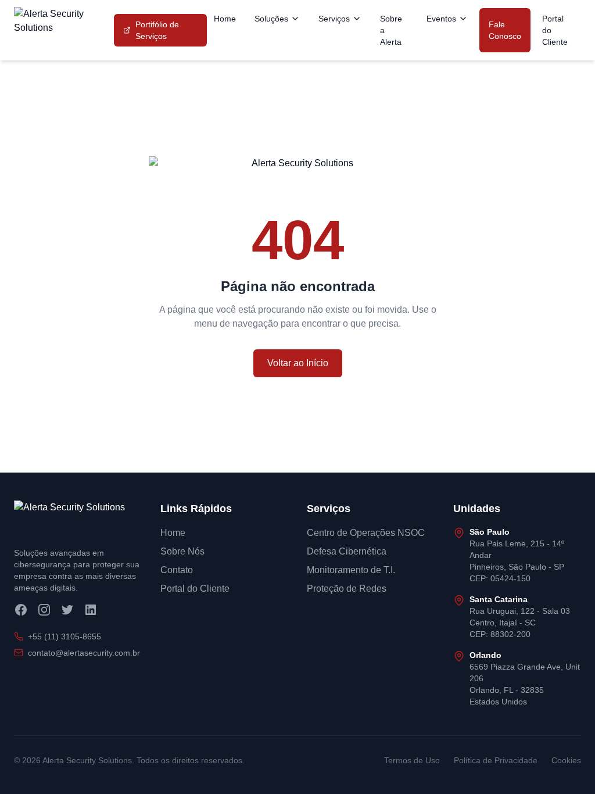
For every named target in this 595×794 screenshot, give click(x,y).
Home (225, 18)
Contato (176, 570)
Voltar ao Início (297, 363)
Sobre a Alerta (391, 30)
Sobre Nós (182, 551)
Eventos (441, 18)
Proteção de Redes (346, 588)
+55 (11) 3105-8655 (64, 636)
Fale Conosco (505, 30)
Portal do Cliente (555, 30)
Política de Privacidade (495, 760)
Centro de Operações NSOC (366, 533)
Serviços (334, 18)
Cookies (566, 760)
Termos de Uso (412, 760)
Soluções (271, 18)
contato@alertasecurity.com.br (84, 652)
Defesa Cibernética (346, 551)
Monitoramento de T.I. (351, 570)
